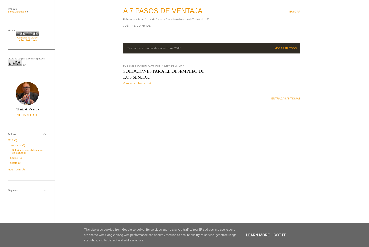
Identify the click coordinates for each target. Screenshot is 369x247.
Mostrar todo (286, 48)
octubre (15, 158)
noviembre (17, 145)
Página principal (138, 26)
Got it (279, 235)
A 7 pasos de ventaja (162, 11)
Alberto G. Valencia (27, 109)
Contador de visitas (27, 37)
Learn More (258, 235)
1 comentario (145, 83)
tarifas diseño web (27, 40)
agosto (15, 163)
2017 (12, 140)
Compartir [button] (129, 83)
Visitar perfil (27, 114)
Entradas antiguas (285, 98)
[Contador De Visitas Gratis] (27, 35)
